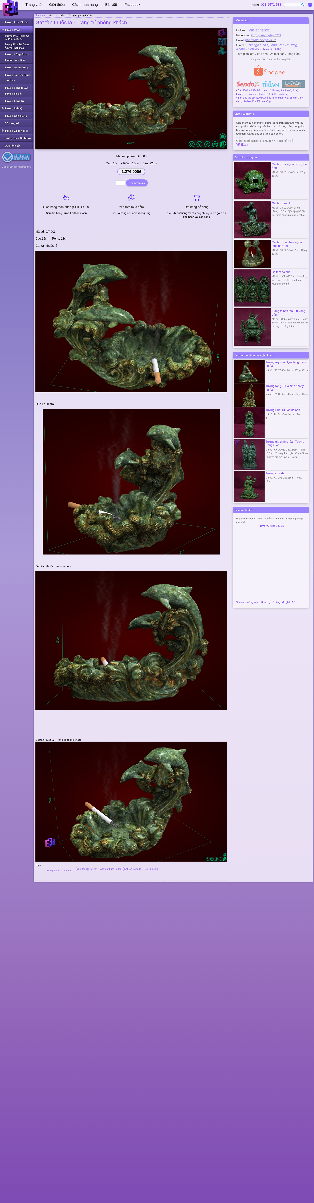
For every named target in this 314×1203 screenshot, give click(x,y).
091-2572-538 (271, 4)
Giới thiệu (57, 5)
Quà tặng (82, 869)
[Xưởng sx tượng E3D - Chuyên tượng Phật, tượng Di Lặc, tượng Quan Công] (11, 8)
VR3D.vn (242, 144)
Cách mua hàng (85, 5)
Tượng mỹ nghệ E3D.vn (271, 526)
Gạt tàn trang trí (281, 203)
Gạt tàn (93, 869)
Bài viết (111, 5)
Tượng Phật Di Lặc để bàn (282, 410)
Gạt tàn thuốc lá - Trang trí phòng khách (81, 22)
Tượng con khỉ (275, 473)
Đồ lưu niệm (150, 869)
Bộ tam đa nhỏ (281, 272)
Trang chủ (33, 5)
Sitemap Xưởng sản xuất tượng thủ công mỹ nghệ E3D (265, 602)
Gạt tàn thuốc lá (132, 869)
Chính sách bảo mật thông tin (16, 167)
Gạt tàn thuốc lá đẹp (110, 869)
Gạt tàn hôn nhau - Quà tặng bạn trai (287, 244)
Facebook (132, 5)
